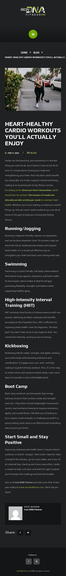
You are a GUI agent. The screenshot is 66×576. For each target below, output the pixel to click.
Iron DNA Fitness (33, 509)
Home (24, 52)
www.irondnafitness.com (31, 487)
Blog (36, 52)
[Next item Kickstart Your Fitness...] (47, 89)
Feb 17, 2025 (13, 153)
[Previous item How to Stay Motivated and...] (19, 89)
